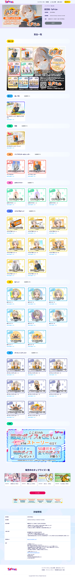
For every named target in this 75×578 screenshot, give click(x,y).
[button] (7, 477)
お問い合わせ (59, 2)
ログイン (68, 1)
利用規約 (47, 2)
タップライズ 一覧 (41, 2)
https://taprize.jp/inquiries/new (33, 552)
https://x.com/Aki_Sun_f (32, 539)
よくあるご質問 (53, 2)
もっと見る (37, 492)
